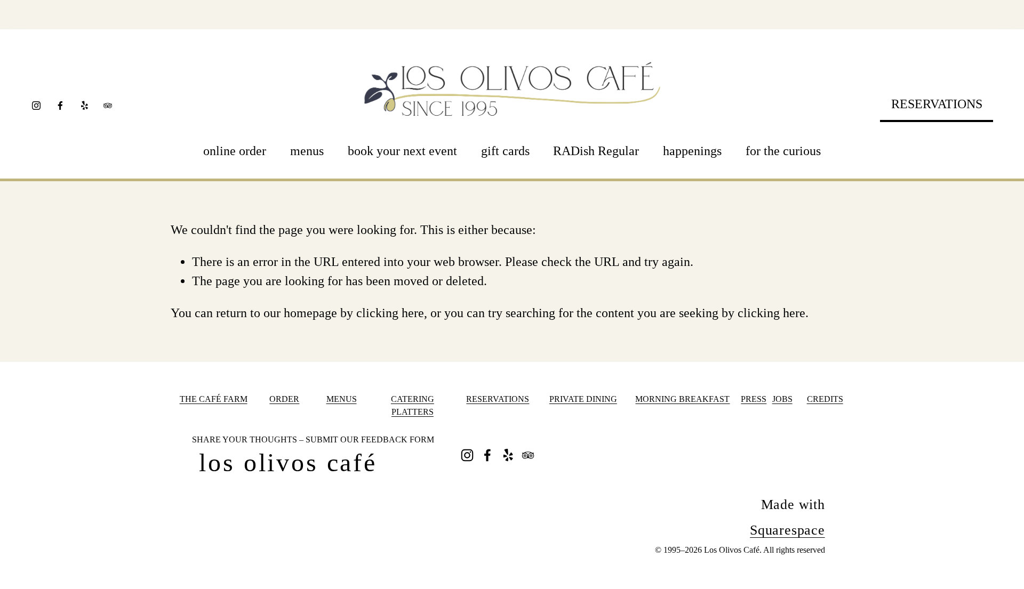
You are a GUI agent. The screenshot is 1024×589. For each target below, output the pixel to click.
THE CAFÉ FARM (213, 399)
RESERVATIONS (936, 104)
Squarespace (787, 530)
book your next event (402, 151)
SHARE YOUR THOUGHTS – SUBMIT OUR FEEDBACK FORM (313, 439)
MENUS (341, 399)
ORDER (284, 399)
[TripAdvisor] (107, 105)
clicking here (390, 313)
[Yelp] (84, 105)
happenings (692, 151)
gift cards (505, 151)
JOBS (782, 399)
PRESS (753, 399)
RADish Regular (596, 151)
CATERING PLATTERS (412, 405)
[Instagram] (36, 105)
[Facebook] (60, 105)
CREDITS (825, 399)
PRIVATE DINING (583, 399)
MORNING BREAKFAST (682, 399)
